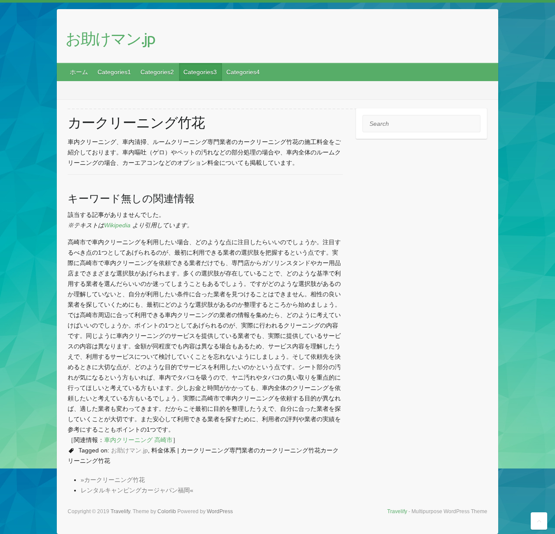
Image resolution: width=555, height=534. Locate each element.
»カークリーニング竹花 (113, 479)
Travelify (397, 511)
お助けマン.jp (110, 38)
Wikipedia (117, 225)
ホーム (79, 72)
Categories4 (243, 72)
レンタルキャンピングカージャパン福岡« (137, 490)
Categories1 (114, 72)
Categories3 (200, 72)
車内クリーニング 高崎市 (138, 439)
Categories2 (157, 72)
